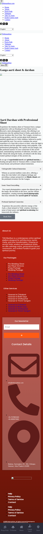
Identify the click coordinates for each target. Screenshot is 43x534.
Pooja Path (8, 42)
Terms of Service (16, 499)
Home (7, 38)
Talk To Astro (10, 46)
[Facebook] (1, 61)
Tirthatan (8, 44)
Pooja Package (14, 268)
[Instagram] (7, 61)
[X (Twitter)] (4, 61)
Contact (7, 50)
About (7, 40)
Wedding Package (15, 270)
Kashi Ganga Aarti (11, 48)
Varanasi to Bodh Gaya (17, 297)
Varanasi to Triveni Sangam (19, 301)
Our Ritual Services (16, 266)
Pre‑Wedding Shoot (16, 264)
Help (10, 493)
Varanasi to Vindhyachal (18, 299)
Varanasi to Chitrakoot (17, 295)
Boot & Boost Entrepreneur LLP (19, 522)
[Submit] (21, 335)
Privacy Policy (14, 496)
